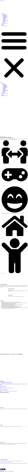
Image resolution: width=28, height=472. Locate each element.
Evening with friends (5, 85)
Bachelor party (4, 18)
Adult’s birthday (4, 15)
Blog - (1, 470)
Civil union (4, 19)
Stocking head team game (3, 459)
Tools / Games (3, 22)
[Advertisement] (14, 279)
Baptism (4, 21)
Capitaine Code (11, 471)
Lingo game (2, 407)
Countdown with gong (5, 23)
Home (2, 13)
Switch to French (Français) (5, 25)
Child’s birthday (4, 14)
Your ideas (3, 24)
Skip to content (2, 0)
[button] (14, 54)
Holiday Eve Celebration (5, 20)
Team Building (4, 16)
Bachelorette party (5, 17)
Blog (2, 93)
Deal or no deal (2, 442)
